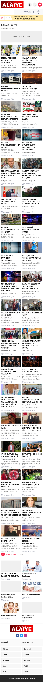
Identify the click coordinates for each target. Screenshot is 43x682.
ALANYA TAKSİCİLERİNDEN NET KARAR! (10, 145)
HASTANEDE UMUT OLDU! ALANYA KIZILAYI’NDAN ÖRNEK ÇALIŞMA (31, 174)
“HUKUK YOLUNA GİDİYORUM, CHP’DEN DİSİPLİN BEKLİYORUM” (32, 428)
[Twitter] (21, 635)
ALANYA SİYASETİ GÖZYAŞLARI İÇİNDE (30, 483)
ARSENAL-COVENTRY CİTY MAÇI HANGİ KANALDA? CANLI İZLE (26, 18)
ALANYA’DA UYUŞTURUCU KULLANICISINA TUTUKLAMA (29, 146)
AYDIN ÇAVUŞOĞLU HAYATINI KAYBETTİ (9, 455)
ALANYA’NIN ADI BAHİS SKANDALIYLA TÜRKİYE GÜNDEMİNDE (11, 512)
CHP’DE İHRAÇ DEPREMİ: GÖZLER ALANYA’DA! (8, 371)
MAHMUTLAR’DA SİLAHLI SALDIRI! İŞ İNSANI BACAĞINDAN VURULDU (10, 287)
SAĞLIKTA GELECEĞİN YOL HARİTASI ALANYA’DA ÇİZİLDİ (31, 286)
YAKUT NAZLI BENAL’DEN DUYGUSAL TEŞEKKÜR (32, 512)
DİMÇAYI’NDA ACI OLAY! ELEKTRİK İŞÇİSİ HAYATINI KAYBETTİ (31, 201)
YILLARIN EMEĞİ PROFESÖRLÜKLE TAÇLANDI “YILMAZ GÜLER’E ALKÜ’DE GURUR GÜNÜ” (9, 402)
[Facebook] (17, 635)
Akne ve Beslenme (8, 615)
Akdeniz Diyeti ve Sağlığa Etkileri (8, 596)
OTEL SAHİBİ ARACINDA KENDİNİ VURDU (30, 229)
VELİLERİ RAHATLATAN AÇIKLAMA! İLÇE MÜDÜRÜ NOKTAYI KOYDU (31, 344)
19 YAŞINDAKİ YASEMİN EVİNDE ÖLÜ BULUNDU (31, 258)
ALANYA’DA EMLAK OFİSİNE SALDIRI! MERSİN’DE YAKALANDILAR (30, 61)
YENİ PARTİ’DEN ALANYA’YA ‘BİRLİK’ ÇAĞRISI (30, 116)
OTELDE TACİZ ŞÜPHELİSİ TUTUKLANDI (7, 258)
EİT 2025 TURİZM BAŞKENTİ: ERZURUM (10, 575)
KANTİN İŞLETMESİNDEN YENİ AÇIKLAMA (10, 229)
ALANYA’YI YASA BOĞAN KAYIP (8, 540)
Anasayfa (4, 28)
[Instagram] (25, 635)
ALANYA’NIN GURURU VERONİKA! (10, 314)
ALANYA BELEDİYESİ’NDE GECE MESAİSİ (10, 88)
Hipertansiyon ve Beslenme (29, 575)
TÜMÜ (21, 554)
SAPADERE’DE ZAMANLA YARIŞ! (29, 87)
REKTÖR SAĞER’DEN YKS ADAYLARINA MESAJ (9, 201)
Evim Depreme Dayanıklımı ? (28, 616)
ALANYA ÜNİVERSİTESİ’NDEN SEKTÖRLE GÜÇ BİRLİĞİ (32, 399)
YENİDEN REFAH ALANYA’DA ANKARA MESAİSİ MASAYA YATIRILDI (10, 344)
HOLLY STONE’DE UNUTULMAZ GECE (30, 370)
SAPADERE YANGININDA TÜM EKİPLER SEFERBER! (9, 116)
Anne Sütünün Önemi (31, 595)
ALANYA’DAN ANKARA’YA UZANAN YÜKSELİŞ (10, 484)
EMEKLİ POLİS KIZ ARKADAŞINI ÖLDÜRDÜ (8, 60)
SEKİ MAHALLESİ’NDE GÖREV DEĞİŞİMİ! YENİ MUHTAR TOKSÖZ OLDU (10, 174)
